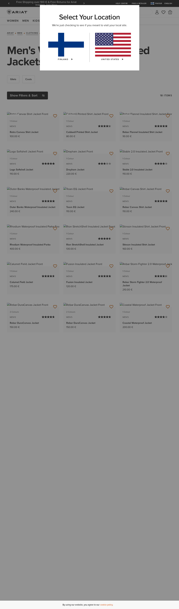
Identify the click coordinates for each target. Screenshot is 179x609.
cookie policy (106, 604)
